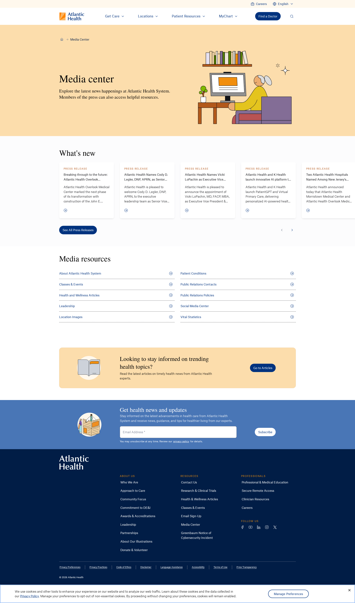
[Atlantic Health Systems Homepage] (74, 462)
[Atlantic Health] (61, 39)
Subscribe (265, 432)
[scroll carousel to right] (292, 230)
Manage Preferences (288, 594)
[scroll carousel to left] (281, 230)
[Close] (349, 590)
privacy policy (181, 441)
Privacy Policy (29, 596)
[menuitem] (259, 4)
